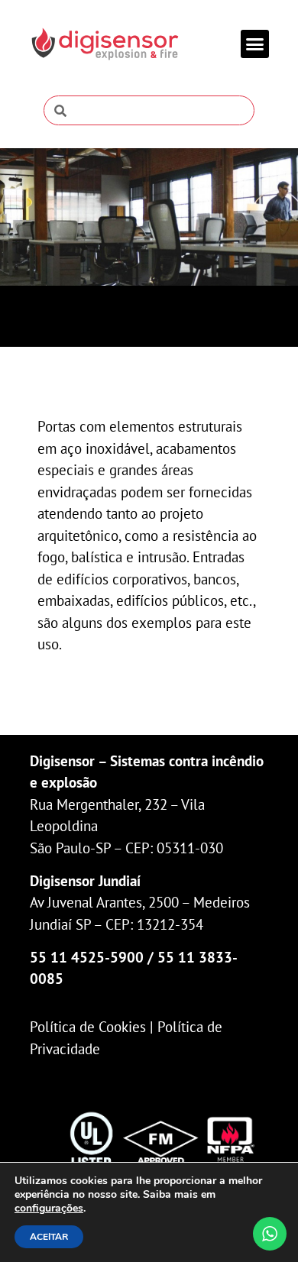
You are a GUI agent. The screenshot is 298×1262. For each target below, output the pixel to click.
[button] (255, 44)
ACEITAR (49, 1237)
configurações (49, 1208)
